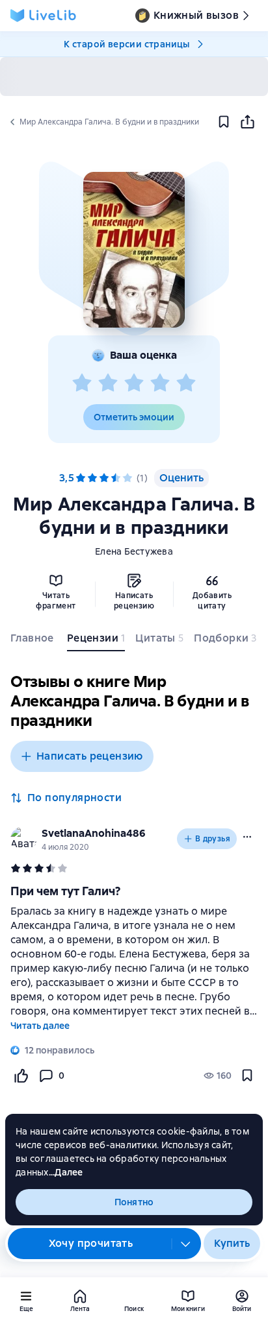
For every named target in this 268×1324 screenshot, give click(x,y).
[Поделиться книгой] (247, 122)
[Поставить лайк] (20, 1076)
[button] (133, 250)
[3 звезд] (134, 383)
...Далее (66, 1172)
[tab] (33, 641)
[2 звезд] (108, 383)
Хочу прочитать (91, 1243)
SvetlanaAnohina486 (94, 833)
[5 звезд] (186, 383)
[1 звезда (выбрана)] (80, 478)
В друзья (212, 839)
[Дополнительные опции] (186, 1243)
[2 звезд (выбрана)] (92, 478)
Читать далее (40, 1025)
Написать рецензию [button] (89, 756)
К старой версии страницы (127, 44)
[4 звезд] (160, 383)
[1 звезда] (82, 383)
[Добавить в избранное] (223, 122)
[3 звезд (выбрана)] (104, 478)
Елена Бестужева (134, 551)
